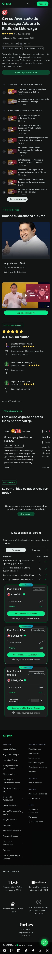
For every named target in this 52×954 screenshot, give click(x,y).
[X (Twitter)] (40, 950)
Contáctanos (34, 798)
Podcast (32, 771)
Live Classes (34, 753)
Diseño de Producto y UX (11, 789)
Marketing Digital (10, 760)
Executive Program (37, 762)
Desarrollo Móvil (10, 805)
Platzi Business (35, 749)
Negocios (7, 825)
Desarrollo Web (9, 749)
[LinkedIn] (18, 950)
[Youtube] (4, 950)
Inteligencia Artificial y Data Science (11, 767)
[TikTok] (26, 950)
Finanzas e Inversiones (8, 843)
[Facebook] (33, 950)
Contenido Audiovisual (8, 798)
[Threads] (47, 950)
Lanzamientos (35, 758)
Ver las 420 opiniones (11, 401)
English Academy (10, 754)
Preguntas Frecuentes (38, 794)
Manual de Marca (35, 783)
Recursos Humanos (11, 836)
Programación (9, 819)
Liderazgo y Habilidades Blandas (11, 781)
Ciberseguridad (9, 774)
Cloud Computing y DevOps (11, 857)
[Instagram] (11, 950)
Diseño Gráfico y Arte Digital (12, 812)
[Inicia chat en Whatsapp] (44, 942)
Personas (16, 550)
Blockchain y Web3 (11, 830)
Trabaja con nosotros (38, 767)
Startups (6, 850)
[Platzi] (7, 4)
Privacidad (33, 817)
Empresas (36, 550)
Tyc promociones (36, 821)
